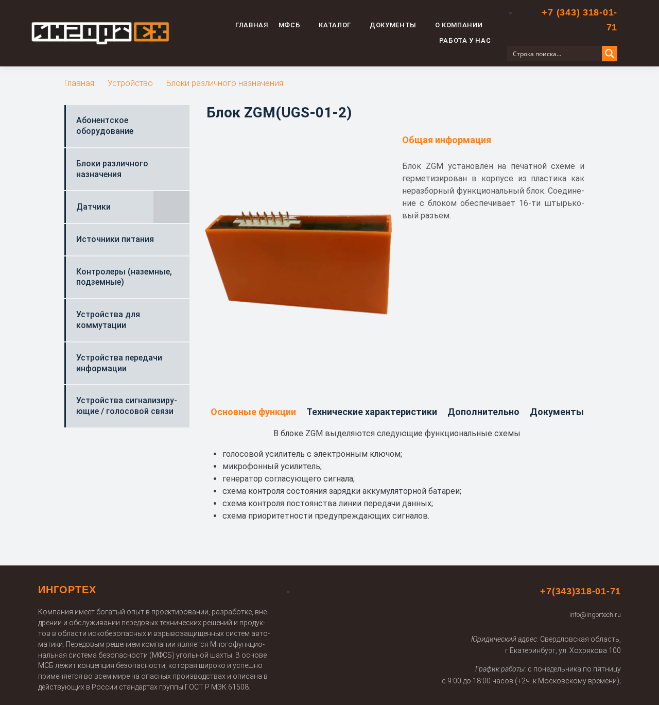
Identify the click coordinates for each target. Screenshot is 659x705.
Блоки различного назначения (224, 83)
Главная (79, 83)
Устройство (130, 83)
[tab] (253, 412)
